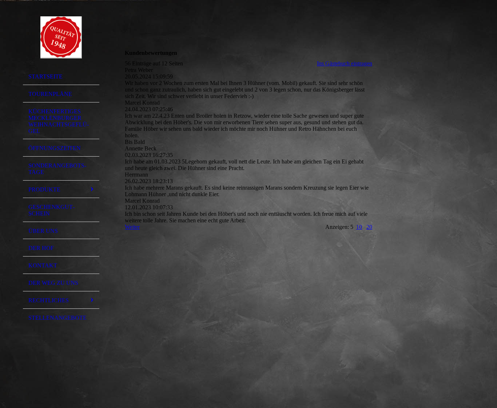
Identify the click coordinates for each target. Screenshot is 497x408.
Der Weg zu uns (53, 283)
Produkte (44, 189)
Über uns (43, 231)
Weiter (132, 227)
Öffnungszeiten (54, 148)
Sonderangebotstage (57, 168)
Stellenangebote (57, 318)
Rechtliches (48, 300)
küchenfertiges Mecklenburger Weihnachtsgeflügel (58, 121)
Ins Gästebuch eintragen (344, 63)
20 (369, 227)
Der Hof (41, 248)
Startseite (45, 76)
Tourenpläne (50, 94)
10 (359, 227)
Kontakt (42, 265)
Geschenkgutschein (51, 210)
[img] (61, 37)
